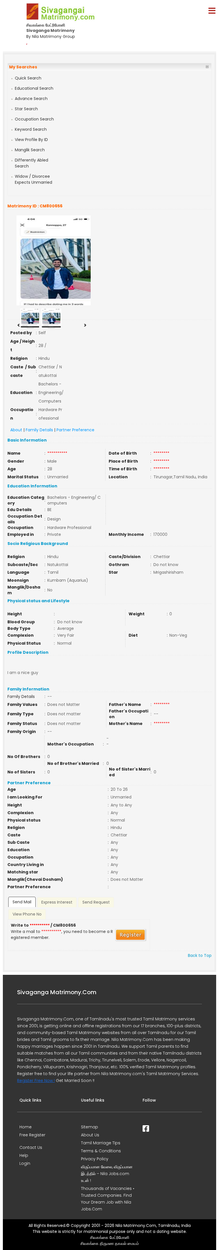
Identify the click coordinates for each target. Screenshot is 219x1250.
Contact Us (30, 1147)
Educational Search (34, 88)
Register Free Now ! (36, 1080)
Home (25, 1127)
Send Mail (22, 902)
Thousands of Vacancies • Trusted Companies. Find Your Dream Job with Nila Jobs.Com (107, 1199)
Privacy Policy (94, 1159)
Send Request (96, 902)
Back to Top (200, 955)
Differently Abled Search (31, 163)
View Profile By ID (31, 139)
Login (24, 1163)
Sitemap (89, 1127)
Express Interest (56, 902)
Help (23, 1155)
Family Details (39, 430)
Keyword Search (31, 129)
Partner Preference (75, 430)
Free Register (32, 1135)
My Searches (23, 67)
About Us (90, 1135)
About (16, 430)
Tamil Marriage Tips (100, 1143)
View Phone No (27, 914)
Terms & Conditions (101, 1151)
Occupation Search (34, 119)
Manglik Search (30, 150)
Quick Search (28, 78)
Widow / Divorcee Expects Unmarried (33, 179)
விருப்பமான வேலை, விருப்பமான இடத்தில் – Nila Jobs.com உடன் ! (107, 1173)
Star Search (26, 109)
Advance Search (31, 98)
